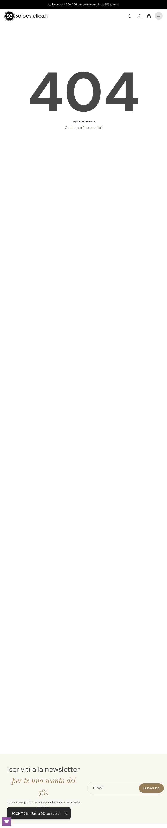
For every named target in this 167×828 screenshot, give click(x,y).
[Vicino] (66, 814)
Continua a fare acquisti (83, 128)
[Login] (139, 16)
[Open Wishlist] (6, 821)
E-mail (98, 788)
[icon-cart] (149, 16)
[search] (129, 16)
